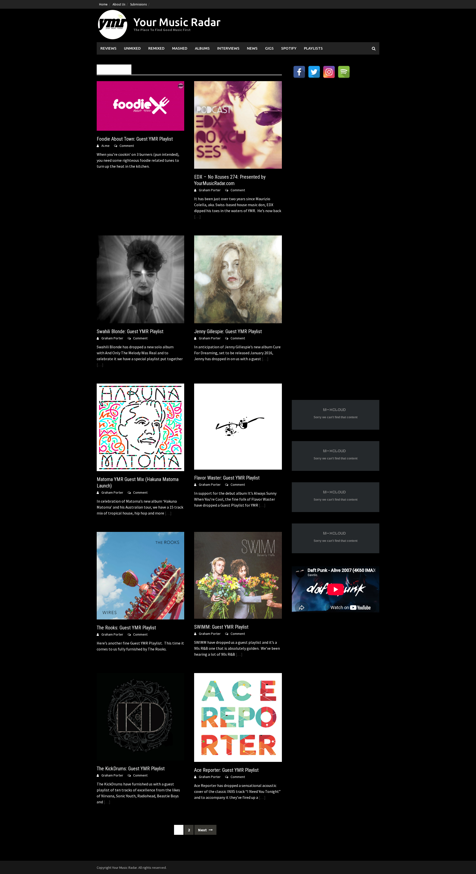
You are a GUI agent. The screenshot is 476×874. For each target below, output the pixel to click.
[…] (197, 216)
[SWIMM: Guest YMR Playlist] (238, 574)
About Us (119, 4)
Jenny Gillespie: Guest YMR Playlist (228, 331)
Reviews (108, 48)
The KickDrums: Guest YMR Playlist (131, 769)
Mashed (179, 48)
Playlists (313, 48)
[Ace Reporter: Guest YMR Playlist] (238, 716)
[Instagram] (329, 72)
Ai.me (105, 145)
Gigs (269, 48)
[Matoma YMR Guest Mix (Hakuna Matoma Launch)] (140, 426)
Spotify (289, 48)
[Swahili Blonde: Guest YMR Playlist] (140, 278)
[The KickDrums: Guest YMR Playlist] (140, 716)
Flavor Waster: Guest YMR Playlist (227, 478)
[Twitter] (314, 72)
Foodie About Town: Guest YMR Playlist (135, 139)
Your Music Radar (176, 22)
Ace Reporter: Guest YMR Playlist (226, 770)
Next (203, 829)
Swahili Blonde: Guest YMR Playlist (130, 331)
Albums (202, 48)
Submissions (138, 4)
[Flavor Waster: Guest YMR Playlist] (238, 425)
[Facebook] (299, 72)
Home (103, 4)
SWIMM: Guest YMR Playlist (221, 627)
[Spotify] (344, 72)
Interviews (228, 48)
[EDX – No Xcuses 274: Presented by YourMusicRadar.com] (238, 124)
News (252, 48)
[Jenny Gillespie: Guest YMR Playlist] (238, 278)
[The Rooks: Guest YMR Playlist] (140, 575)
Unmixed (132, 48)
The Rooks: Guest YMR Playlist (126, 628)
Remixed (156, 48)
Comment (126, 145)
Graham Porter (210, 190)
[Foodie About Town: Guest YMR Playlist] (140, 105)
